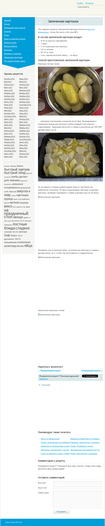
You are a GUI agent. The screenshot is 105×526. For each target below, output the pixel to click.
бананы (13, 166)
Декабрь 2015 (9, 93)
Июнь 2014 (8, 125)
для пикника (12, 180)
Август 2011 (23, 142)
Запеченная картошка (63, 21)
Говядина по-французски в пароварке (58, 446)
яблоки (20, 246)
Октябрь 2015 (9, 99)
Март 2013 (23, 87)
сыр (7, 235)
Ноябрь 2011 (24, 134)
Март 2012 (23, 122)
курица (8, 198)
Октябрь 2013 (9, 148)
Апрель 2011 (24, 154)
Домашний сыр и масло (14, 28)
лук (19, 199)
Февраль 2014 (9, 136)
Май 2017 (8, 82)
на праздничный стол (16, 213)
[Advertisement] (71, 409)
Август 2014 (8, 119)
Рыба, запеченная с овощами (83, 453)
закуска (12, 191)
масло (6, 203)
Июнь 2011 (23, 148)
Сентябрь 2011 (25, 139)
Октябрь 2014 (9, 113)
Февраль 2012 (24, 125)
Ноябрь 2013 (9, 145)
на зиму (26, 207)
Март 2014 (8, 134)
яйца (28, 245)
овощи (18, 217)
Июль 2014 (8, 122)
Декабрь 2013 (9, 142)
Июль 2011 (23, 145)
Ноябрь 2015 (9, 96)
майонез (25, 199)
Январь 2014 (9, 139)
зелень (13, 195)
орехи (26, 217)
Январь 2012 (24, 128)
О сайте (80, 3)
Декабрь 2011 (24, 131)
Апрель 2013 (24, 85)
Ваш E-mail (42, 488)
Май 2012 (23, 116)
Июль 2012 (23, 111)
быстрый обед (15, 173)
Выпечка (8, 50)
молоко (15, 202)
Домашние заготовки (13, 57)
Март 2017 (8, 87)
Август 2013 (8, 154)
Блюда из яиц (10, 42)
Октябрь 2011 (24, 136)
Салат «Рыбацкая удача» (81, 446)
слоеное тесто (11, 232)
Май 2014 (8, 128)
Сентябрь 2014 (10, 116)
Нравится (43, 379)
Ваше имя (42, 483)
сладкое (23, 228)
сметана (22, 231)
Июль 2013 (8, 157)
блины (20, 166)
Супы (6, 35)
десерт (23, 176)
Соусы (7, 24)
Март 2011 (23, 157)
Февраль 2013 (24, 90)
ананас (7, 166)
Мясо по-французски (50, 439)
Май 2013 (23, 82)
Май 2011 (23, 151)
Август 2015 (8, 102)
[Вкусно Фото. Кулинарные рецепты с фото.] (16, 8)
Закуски (7, 20)
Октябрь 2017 (9, 79)
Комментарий (43, 493)
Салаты (7, 31)
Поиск (102, 7)
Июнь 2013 (23, 79)
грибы (15, 176)
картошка (46, 385)
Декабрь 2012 (24, 96)
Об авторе (89, 3)
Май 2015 (8, 111)
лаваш (15, 199)
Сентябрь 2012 (25, 105)
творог (13, 235)
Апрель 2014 (9, 131)
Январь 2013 (24, 93)
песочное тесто (17, 221)
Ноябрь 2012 (24, 99)
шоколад (10, 245)
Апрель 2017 (9, 85)
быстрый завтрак (17, 169)
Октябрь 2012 (24, 102)
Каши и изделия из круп (14, 39)
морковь (24, 202)
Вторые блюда (10, 46)
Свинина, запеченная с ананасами (86, 442)
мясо (8, 206)
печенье (28, 221)
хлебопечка (23, 242)
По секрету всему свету (14, 61)
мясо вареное (17, 207)
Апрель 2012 (24, 119)
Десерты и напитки (12, 54)
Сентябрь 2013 (10, 151)
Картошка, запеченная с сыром (55, 450)
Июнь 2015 (8, 108)
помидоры (8, 225)
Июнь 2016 (8, 90)
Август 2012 (23, 108)
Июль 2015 (8, 105)
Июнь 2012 (23, 113)
